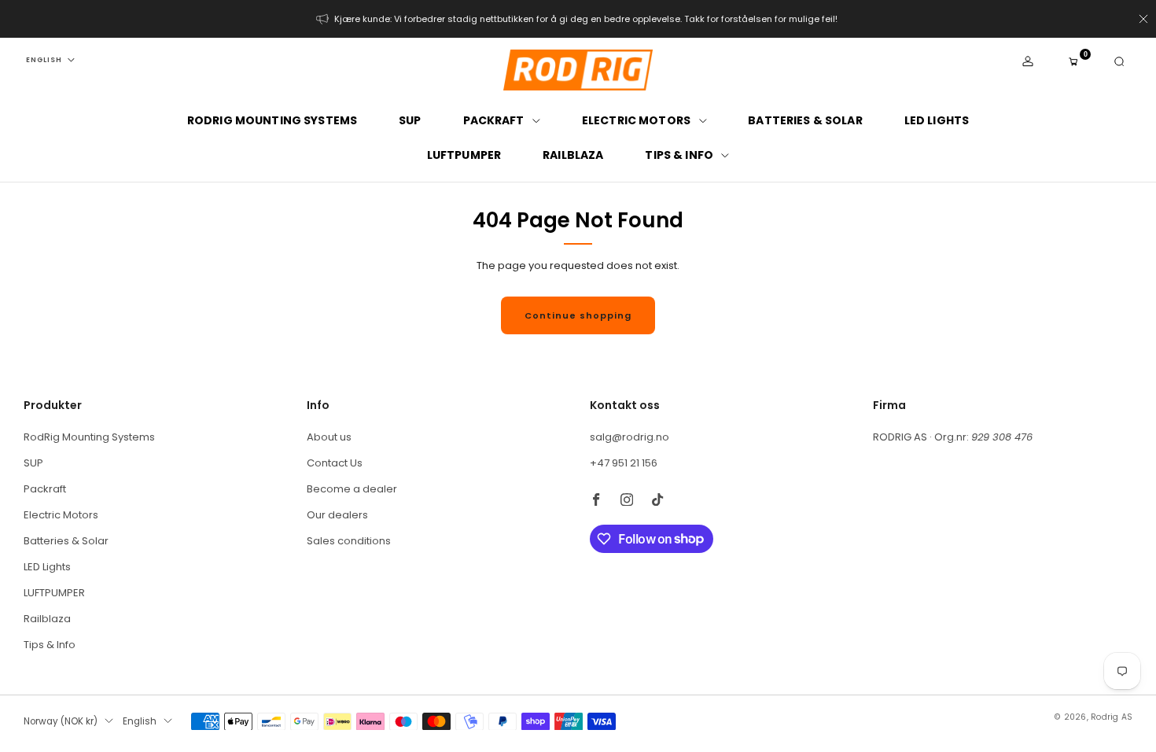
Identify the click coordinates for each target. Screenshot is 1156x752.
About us (329, 436)
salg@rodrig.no (629, 436)
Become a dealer (352, 488)
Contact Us (335, 462)
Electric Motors (636, 120)
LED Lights (936, 120)
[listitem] (578, 19)
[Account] (1027, 61)
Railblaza (573, 155)
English (44, 60)
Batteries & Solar (805, 120)
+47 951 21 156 (623, 462)
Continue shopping (578, 315)
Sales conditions (349, 540)
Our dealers (337, 514)
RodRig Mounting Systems (272, 120)
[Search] (1119, 61)
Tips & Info (679, 155)
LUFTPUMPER (464, 155)
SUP (410, 120)
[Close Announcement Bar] (1143, 19)
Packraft (494, 120)
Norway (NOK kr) (61, 721)
